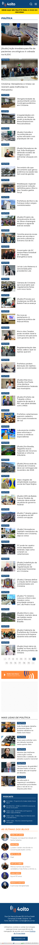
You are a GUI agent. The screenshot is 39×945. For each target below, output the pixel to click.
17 (19, 663)
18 (24, 663)
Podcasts (8, 797)
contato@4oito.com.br (27, 921)
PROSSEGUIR (19, 939)
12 (29, 659)
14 (6, 663)
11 (25, 659)
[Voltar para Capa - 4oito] (12, 4)
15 (11, 663)
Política (5, 24)
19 (28, 663)
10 (21, 659)
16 (15, 663)
